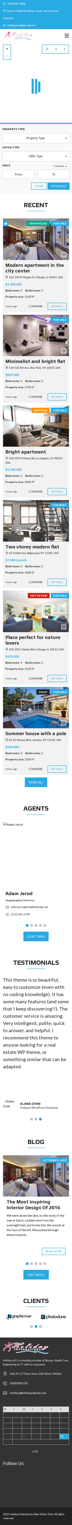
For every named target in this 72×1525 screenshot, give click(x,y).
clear (39, 186)
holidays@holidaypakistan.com (28, 1393)
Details (57, 306)
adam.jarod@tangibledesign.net (29, 907)
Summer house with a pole (35, 733)
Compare (36, 306)
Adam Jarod (19, 893)
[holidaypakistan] (17, 35)
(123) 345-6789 (20, 914)
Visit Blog (36, 1274)
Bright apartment (25, 451)
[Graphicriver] (19, 1317)
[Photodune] (53, 1317)
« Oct (35, 1451)
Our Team (36, 936)
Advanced (58, 186)
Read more (53, 1251)
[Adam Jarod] (36, 855)
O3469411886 (16, 3)
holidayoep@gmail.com (21, 25)
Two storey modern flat (32, 546)
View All (36, 782)
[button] (36, 138)
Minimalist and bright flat (35, 361)
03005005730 (19, 1383)
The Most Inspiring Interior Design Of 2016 (33, 1204)
